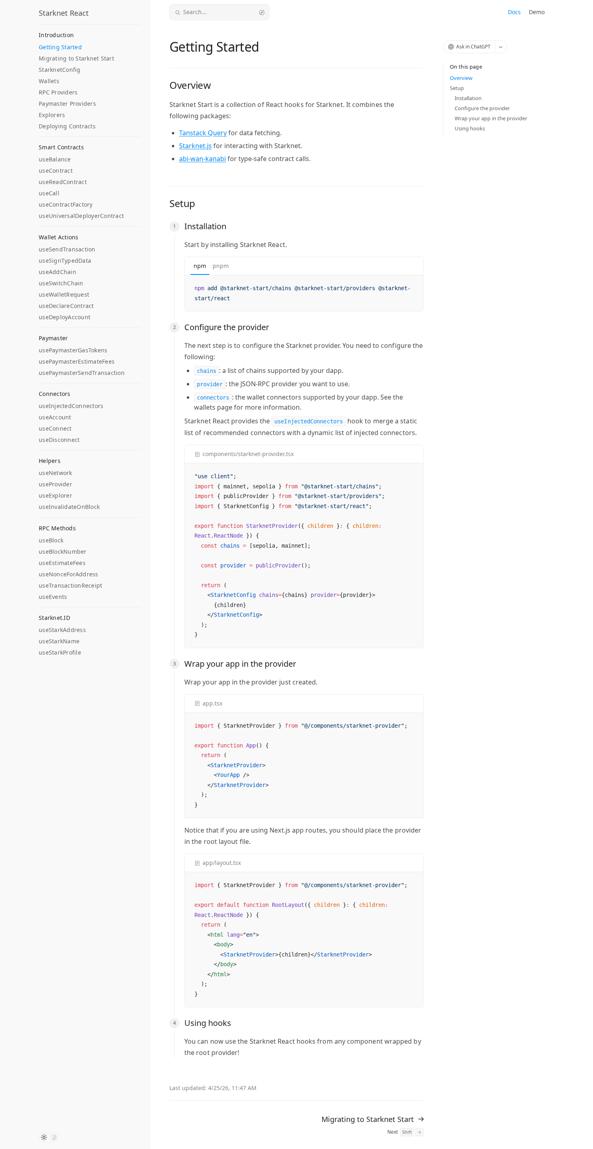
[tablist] (304, 266)
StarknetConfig (60, 69)
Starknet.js (195, 145)
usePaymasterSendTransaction (82, 373)
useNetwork (55, 473)
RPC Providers (58, 92)
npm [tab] (200, 266)
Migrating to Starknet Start (76, 58)
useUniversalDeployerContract (81, 216)
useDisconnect (59, 440)
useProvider (55, 484)
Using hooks (470, 128)
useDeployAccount (64, 317)
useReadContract (63, 182)
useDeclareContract (66, 306)
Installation (468, 98)
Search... (195, 12)
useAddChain (57, 272)
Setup (457, 88)
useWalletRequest (64, 294)
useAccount (55, 417)
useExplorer (55, 495)
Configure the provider (482, 108)
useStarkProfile (60, 652)
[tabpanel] (304, 293)
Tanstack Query (203, 132)
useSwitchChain (61, 283)
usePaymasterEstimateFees (77, 361)
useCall (49, 193)
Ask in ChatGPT (473, 46)
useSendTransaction (67, 249)
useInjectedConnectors (71, 406)
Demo (537, 12)
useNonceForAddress (68, 574)
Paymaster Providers (67, 103)
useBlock (51, 540)
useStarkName (59, 641)
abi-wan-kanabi (202, 158)
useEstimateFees (62, 563)
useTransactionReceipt (70, 585)
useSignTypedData (65, 260)
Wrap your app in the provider (491, 118)
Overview (461, 78)
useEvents (53, 597)
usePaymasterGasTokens (73, 350)
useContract (56, 170)
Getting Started (60, 47)
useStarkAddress (62, 630)
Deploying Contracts (67, 126)
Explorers (52, 115)
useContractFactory (66, 204)
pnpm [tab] (221, 266)
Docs (514, 12)
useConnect (55, 428)
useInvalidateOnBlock (69, 507)
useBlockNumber (63, 551)
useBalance (55, 159)
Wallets (49, 81)
